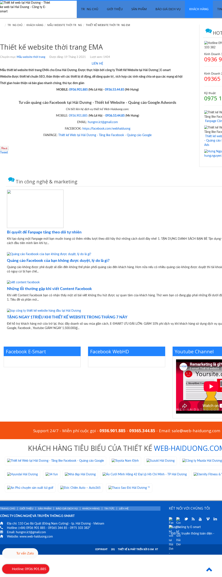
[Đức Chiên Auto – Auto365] (80, 487)
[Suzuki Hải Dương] (160, 460)
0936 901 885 (35, 528)
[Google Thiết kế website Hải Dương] (178, 519)
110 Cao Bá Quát (29, 523)
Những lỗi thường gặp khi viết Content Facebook (49, 289)
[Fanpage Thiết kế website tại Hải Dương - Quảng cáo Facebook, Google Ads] (171, 519)
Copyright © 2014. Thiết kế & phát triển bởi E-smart (126, 549)
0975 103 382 (79, 528)
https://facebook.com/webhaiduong (106, 128)
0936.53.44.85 (114, 89)
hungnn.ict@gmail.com (103, 122)
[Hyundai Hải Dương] (22, 474)
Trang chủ (89, 9)
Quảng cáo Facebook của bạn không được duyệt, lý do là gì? (58, 261)
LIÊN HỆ (97, 63)
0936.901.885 (78, 89)
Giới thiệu (115, 9)
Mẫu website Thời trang (64, 25)
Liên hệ (124, 508)
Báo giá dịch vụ (168, 9)
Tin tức (109, 508)
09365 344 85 (57, 528)
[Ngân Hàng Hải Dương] (51, 474)
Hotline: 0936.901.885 (29, 569)
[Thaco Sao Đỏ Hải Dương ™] (129, 487)
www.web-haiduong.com (36, 536)
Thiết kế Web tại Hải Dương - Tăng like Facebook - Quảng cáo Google (105, 135)
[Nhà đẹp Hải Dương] (80, 474)
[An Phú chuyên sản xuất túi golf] (30, 487)
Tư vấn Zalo (25, 553)
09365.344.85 (142, 430)
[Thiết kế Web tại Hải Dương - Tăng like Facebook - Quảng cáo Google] (55, 460)
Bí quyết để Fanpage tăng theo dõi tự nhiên (44, 232)
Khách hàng (199, 9)
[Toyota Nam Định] (125, 460)
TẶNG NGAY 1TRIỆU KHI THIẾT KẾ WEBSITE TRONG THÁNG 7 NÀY (67, 317)
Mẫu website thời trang (31, 57)
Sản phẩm (139, 9)
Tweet (4, 152)
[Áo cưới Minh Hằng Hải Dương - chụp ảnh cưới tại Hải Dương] (144, 474)
